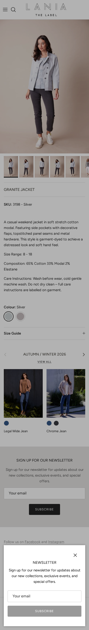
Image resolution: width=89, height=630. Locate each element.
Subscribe (44, 611)
